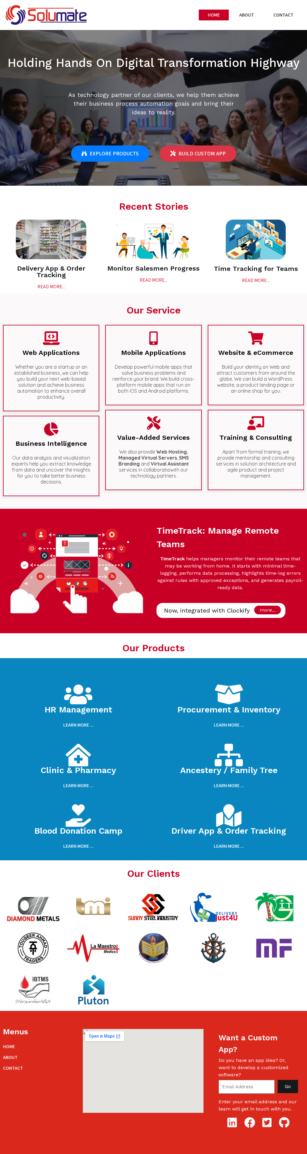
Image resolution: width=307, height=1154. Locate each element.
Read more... (51, 286)
